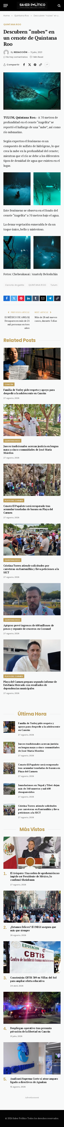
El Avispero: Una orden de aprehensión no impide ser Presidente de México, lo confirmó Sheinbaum (34, 876)
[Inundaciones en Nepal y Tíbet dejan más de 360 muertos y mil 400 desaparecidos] (9, 789)
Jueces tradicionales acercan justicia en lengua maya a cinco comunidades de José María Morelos (30, 450)
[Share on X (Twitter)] (29, 64)
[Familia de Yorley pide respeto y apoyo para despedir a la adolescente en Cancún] (32, 364)
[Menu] (5, 5)
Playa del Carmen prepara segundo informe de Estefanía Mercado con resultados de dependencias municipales (30, 685)
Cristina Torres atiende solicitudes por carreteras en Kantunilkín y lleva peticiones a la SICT (31, 569)
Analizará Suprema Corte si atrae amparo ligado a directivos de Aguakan (34, 1080)
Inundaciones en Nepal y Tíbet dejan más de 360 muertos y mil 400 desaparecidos (39, 789)
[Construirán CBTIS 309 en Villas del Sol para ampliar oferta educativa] (32, 957)
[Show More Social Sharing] (46, 64)
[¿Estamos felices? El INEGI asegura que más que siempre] (32, 907)
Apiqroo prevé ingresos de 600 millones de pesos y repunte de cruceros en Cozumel (28, 627)
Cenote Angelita (14, 285)
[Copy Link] (40, 64)
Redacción (20, 52)
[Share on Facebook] (24, 64)
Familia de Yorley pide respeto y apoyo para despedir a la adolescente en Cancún (29, 391)
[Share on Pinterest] (35, 64)
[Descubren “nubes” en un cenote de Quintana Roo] (32, 91)
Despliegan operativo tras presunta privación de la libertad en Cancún (31, 1030)
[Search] (59, 5)
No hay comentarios (17, 57)
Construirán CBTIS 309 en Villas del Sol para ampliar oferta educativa (33, 979)
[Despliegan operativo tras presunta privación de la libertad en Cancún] (32, 1008)
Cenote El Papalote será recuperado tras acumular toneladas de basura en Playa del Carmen (28, 509)
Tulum (54, 285)
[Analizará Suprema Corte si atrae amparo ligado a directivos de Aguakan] (32, 1058)
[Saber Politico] (32, 5)
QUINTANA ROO (37, 285)
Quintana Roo (12, 24)
